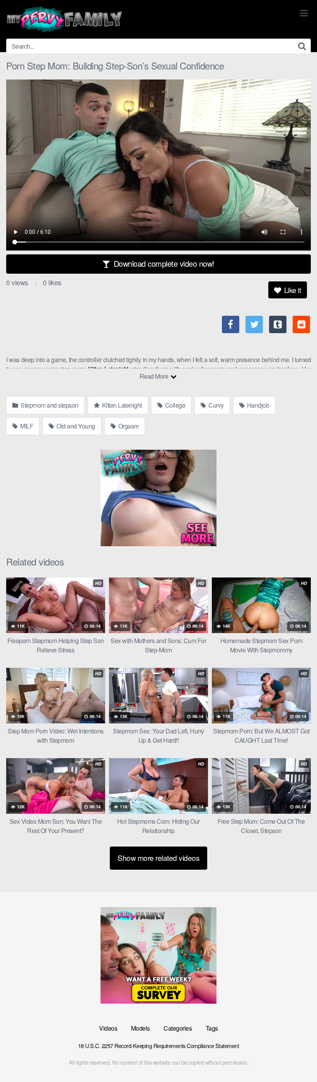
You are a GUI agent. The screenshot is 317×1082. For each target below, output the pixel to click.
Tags (212, 1028)
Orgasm (128, 426)
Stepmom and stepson (48, 405)
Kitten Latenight (121, 405)
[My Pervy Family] (64, 19)
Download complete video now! (163, 263)
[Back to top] (296, 1057)
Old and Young (75, 426)
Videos (108, 1028)
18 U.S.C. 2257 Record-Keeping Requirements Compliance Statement (158, 1045)
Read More (155, 376)
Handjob (257, 405)
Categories (178, 1028)
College (174, 405)
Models (140, 1028)
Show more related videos (158, 857)
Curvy (215, 405)
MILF (26, 426)
